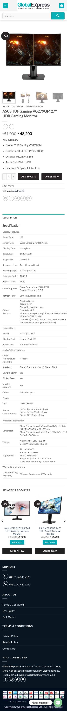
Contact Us (8, 648)
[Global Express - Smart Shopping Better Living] (33, 5)
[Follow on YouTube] (23, 679)
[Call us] (5, 576)
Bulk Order (8, 617)
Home (5, 106)
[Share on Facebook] (11, 198)
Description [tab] (9, 217)
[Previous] (8, 58)
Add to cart (28, 176)
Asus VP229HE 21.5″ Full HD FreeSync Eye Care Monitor (17, 531)
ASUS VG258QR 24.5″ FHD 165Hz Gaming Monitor (50, 531)
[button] (5, 5)
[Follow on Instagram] (11, 679)
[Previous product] (11, 126)
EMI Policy (8, 610)
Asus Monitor (34, 106)
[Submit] (58, 15)
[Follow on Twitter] (17, 679)
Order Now (52, 176)
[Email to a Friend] (23, 198)
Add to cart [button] (17, 542)
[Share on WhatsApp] (5, 198)
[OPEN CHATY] (58, 702)
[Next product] (5, 126)
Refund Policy (10, 642)
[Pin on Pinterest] (29, 198)
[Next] (59, 58)
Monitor (18, 106)
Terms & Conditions (13, 604)
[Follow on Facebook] (5, 679)
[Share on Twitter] (17, 198)
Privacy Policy (10, 635)
